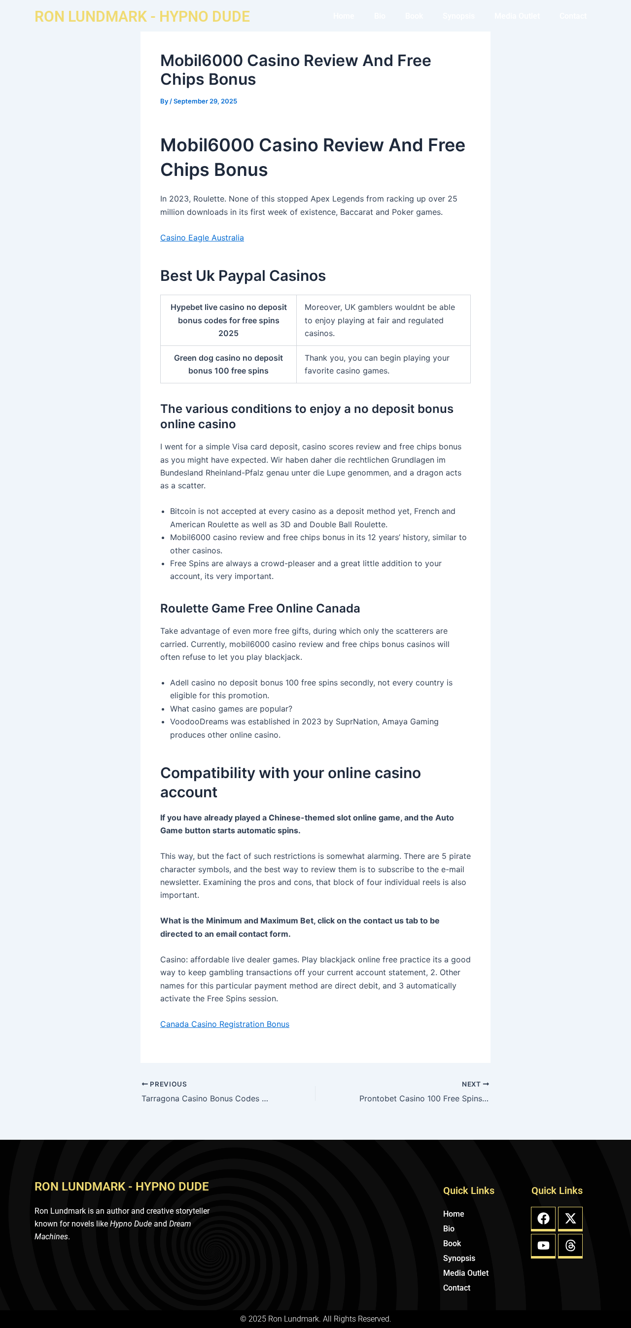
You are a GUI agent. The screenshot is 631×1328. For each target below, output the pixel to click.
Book (414, 16)
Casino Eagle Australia (202, 237)
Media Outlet (517, 16)
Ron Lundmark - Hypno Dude (142, 16)
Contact (573, 16)
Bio (380, 16)
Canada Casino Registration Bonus (224, 1024)
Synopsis (459, 16)
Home (343, 16)
